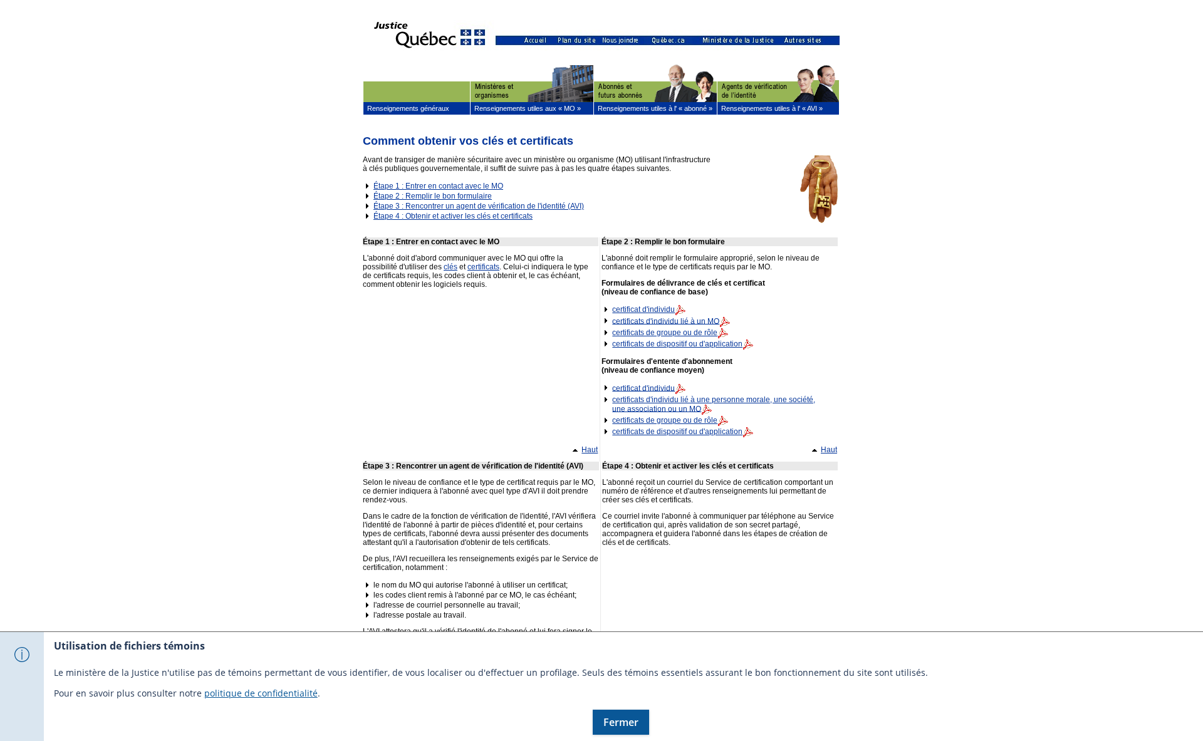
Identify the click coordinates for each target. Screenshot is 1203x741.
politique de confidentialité (261, 693)
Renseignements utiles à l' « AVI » (770, 108)
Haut (589, 448)
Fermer (620, 722)
